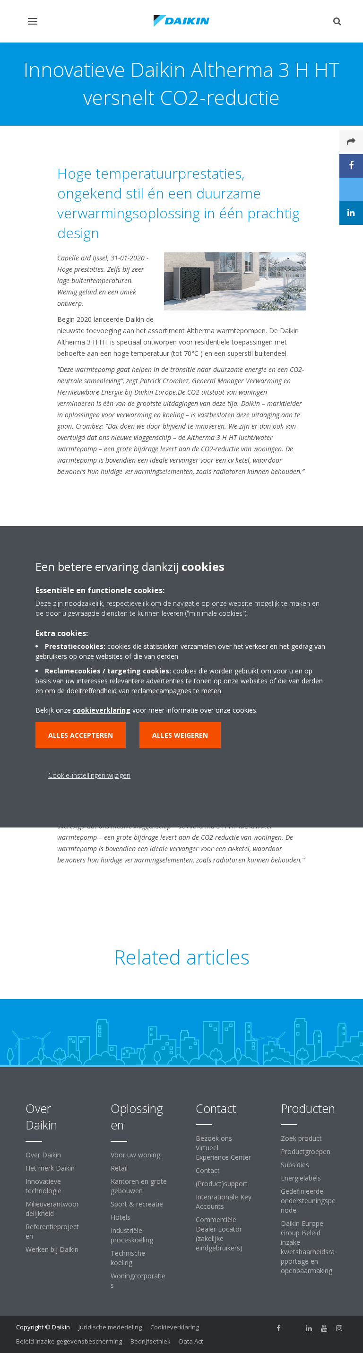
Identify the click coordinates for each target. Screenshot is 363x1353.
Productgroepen (305, 1151)
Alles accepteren (80, 735)
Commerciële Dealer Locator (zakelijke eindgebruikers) (219, 1233)
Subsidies (295, 1164)
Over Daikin (43, 1154)
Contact (208, 1170)
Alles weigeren (180, 735)
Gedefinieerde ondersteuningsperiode (308, 1201)
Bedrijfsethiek (150, 1341)
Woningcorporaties (138, 1280)
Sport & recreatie (137, 1203)
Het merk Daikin (50, 1167)
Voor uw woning (135, 1154)
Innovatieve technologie (43, 1186)
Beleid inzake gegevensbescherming (69, 1341)
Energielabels (301, 1177)
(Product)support (222, 1183)
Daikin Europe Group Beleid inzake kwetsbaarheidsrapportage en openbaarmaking (308, 1247)
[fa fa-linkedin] (309, 1328)
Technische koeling (128, 1258)
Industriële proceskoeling (132, 1235)
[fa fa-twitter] (294, 1328)
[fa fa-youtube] (324, 1328)
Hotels (120, 1217)
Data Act (191, 1341)
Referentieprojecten (52, 1231)
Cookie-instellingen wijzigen (89, 775)
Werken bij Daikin (52, 1249)
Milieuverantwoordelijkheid (52, 1208)
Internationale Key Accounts (223, 1201)
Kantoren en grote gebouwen (139, 1186)
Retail (119, 1167)
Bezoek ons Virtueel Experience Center (223, 1148)
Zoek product (301, 1138)
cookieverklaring (101, 710)
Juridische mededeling (110, 1327)
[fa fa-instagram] (339, 1328)
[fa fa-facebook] (278, 1328)
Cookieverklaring (174, 1327)
